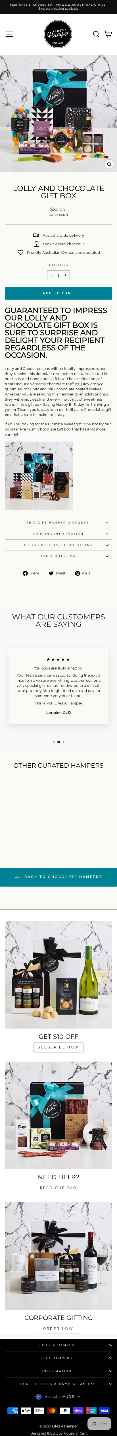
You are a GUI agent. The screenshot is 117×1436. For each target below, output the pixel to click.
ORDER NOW (58, 1329)
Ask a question (58, 556)
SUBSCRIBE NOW (58, 1047)
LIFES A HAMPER (57, 1345)
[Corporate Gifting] (58, 1256)
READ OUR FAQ (58, 1188)
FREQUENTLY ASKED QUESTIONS (58, 545)
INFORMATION (57, 1371)
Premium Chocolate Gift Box (45, 429)
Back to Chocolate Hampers (63, 877)
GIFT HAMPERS (56, 1358)
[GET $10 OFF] (58, 975)
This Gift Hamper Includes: (58, 522)
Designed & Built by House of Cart (58, 1433)
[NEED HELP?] (58, 1115)
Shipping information (58, 533)
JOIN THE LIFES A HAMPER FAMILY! (57, 1384)
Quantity (58, 265)
